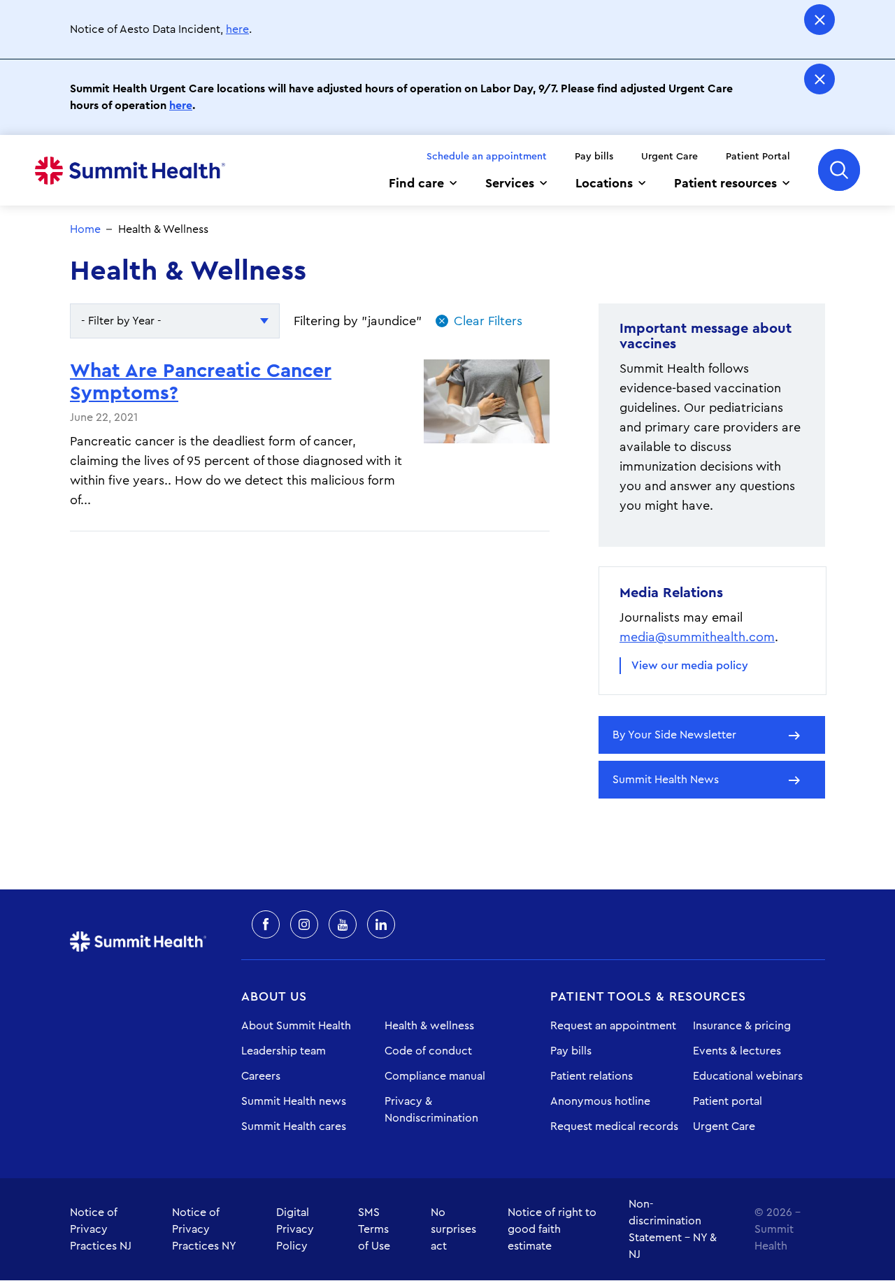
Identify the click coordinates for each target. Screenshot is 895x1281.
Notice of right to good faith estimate (552, 1229)
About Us (274, 996)
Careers (260, 1076)
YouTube (343, 924)
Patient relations (591, 1076)
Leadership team (283, 1051)
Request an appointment (613, 1025)
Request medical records (614, 1126)
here (237, 29)
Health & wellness (429, 1025)
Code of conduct (428, 1051)
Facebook (266, 924)
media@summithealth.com (697, 637)
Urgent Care (669, 157)
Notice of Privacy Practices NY (204, 1229)
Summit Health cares (293, 1126)
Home (130, 171)
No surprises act (453, 1229)
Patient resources (725, 183)
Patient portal (727, 1101)
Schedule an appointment (487, 157)
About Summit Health (296, 1025)
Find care (416, 183)
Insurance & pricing (742, 1025)
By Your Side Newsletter (674, 734)
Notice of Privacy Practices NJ (100, 1229)
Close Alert (819, 19)
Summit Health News (666, 779)
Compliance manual (435, 1076)
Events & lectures (737, 1051)
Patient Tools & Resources (648, 996)
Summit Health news (293, 1101)
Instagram (304, 924)
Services (509, 183)
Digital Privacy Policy (295, 1229)
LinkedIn (381, 924)
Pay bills (594, 157)
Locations (604, 183)
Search (839, 170)
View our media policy (689, 665)
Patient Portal (758, 157)
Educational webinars (748, 1076)
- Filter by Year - (121, 321)
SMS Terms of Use (374, 1229)
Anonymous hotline (600, 1101)
